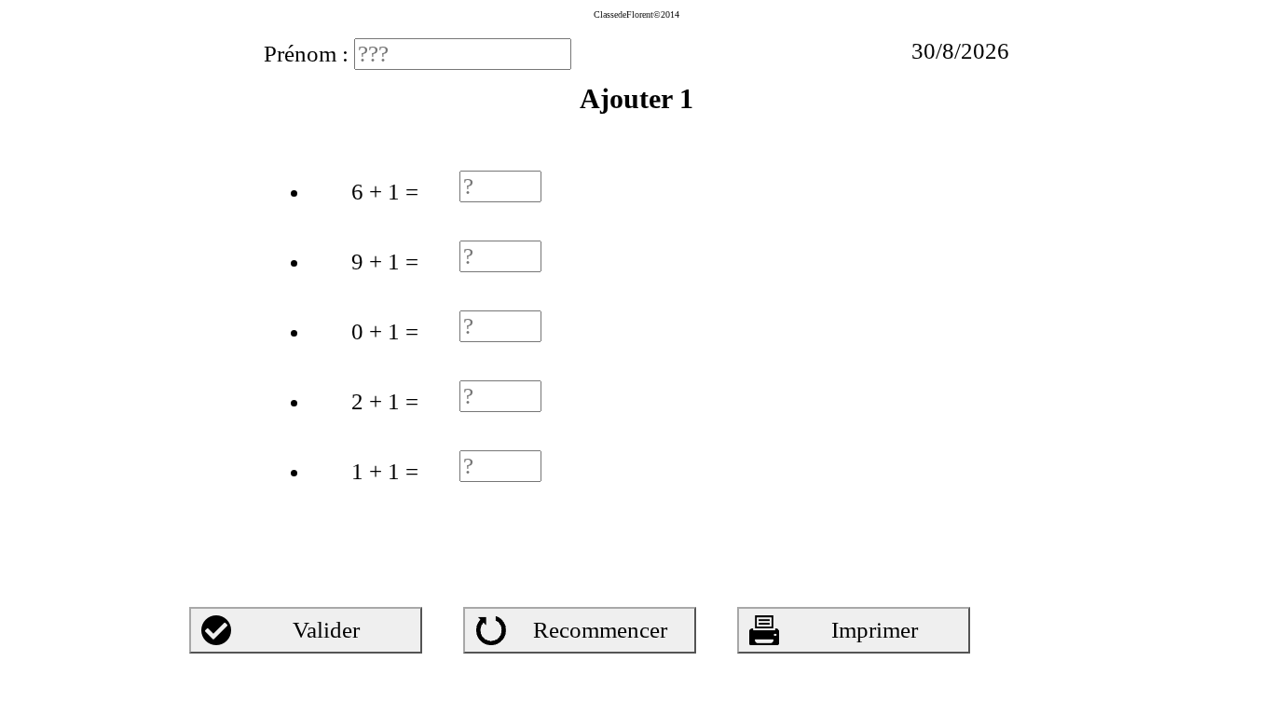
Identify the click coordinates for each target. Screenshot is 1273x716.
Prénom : (309, 53)
